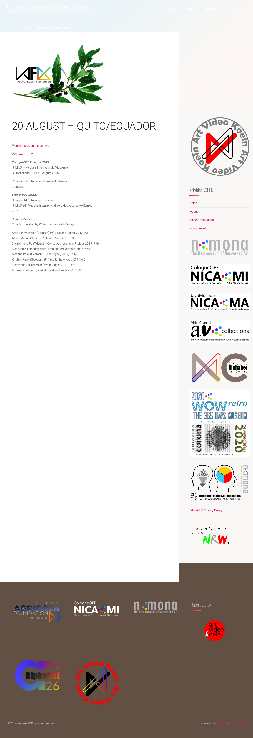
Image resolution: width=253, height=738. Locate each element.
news (29, 28)
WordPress (237, 723)
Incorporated (197, 228)
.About (193, 211)
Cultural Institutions (201, 220)
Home (193, 203)
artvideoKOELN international (51, 7)
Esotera (221, 723)
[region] (219, 538)
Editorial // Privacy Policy (205, 510)
